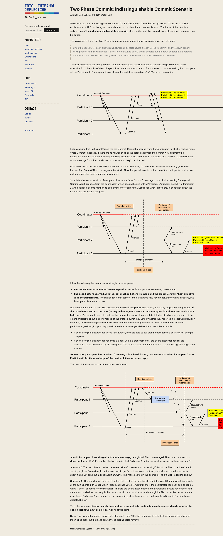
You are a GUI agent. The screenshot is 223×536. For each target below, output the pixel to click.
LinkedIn (29, 121)
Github (28, 114)
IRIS (26, 99)
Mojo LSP (29, 91)
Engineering (30, 57)
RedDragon (30, 87)
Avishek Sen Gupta (80, 14)
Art (26, 60)
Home (27, 45)
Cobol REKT (30, 83)
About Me (29, 64)
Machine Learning (33, 49)
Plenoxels (29, 95)
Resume (28, 68)
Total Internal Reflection (40, 7)
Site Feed (29, 130)
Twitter (28, 117)
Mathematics (31, 53)
